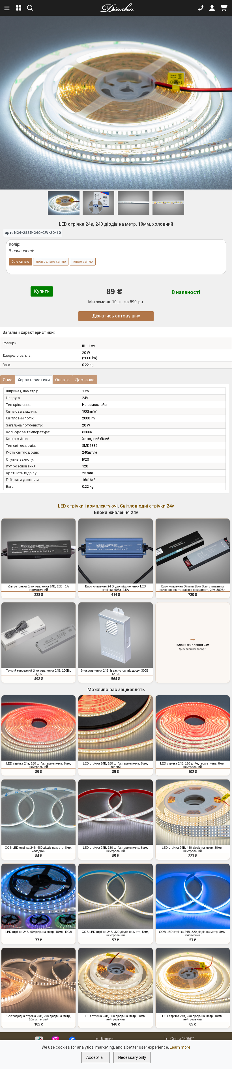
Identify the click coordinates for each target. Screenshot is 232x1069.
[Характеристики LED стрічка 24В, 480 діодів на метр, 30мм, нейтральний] (193, 812)
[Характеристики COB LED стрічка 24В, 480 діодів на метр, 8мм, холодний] (38, 812)
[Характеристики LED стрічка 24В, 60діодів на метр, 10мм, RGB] (38, 896)
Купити (42, 291)
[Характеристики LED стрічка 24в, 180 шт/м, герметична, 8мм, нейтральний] (38, 728)
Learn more (180, 1047)
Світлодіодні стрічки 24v (147, 506)
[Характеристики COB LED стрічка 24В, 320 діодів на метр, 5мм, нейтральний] (115, 896)
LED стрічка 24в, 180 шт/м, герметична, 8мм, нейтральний (38, 765)
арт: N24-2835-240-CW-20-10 (33, 232)
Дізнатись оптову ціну (116, 316)
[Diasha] (115, 8)
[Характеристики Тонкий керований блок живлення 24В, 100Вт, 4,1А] (38, 635)
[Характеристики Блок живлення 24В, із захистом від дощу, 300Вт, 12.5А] (115, 635)
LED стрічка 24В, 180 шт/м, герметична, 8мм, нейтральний (115, 849)
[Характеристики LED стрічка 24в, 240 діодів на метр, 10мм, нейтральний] (193, 980)
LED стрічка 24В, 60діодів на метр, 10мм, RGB (38, 931)
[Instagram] (55, 1040)
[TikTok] (39, 1040)
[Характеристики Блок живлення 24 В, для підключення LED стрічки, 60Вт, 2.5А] (115, 551)
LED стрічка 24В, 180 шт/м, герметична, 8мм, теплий (115, 765)
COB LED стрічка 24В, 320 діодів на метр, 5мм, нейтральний (115, 933)
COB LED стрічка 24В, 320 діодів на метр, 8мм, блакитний (192, 933)
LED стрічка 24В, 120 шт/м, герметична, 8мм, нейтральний (192, 765)
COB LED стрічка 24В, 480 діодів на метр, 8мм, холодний (38, 849)
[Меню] (7, 8)
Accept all (95, 1057)
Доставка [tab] (84, 379)
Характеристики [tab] (34, 379)
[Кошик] (224, 8)
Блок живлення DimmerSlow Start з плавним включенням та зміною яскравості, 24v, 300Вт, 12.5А (192, 588)
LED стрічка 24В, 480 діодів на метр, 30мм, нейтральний (192, 849)
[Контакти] (201, 8)
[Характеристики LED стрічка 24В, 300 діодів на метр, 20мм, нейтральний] (115, 980)
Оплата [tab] (62, 379)
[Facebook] (72, 1040)
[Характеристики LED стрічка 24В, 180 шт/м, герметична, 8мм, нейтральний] (115, 812)
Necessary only (132, 1057)
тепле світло (82, 262)
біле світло (20, 262)
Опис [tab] (7, 379)
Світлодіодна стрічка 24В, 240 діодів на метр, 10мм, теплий (39, 1017)
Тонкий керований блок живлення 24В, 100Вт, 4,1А (38, 672)
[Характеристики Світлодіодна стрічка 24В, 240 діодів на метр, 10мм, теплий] (38, 980)
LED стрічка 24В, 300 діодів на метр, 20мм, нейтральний (115, 1017)
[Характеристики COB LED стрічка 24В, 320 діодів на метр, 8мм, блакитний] (193, 896)
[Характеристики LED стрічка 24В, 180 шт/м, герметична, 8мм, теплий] (115, 728)
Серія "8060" (182, 1038)
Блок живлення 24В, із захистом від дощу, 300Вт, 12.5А (115, 672)
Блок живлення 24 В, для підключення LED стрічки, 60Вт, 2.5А (115, 588)
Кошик (107, 1038)
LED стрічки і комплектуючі (88, 506)
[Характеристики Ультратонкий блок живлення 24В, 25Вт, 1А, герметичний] (38, 551)
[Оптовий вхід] (212, 8)
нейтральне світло (51, 262)
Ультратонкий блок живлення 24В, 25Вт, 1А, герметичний (39, 588)
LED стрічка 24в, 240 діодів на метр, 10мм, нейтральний (192, 1017)
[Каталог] (19, 8)
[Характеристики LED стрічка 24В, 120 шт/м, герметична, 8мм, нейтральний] (193, 728)
